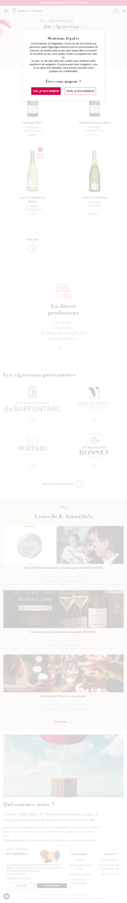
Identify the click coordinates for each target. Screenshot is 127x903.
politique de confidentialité (63, 71)
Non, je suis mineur (80, 91)
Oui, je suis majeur (46, 91)
